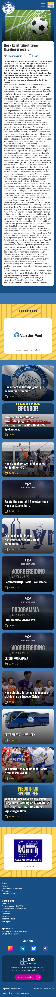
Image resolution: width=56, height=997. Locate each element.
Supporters (6, 891)
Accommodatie (8, 919)
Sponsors (6, 913)
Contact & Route (9, 893)
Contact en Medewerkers (43, 989)
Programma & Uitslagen (12, 888)
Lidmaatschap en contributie (14, 908)
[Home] (10, 5)
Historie (5, 916)
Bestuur (5, 903)
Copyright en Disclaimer (12, 989)
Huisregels (6, 921)
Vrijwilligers (6, 911)
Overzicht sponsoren (11, 934)
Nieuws (5, 886)
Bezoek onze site (25, 977)
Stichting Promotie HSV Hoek (14, 931)
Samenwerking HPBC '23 (12, 906)
